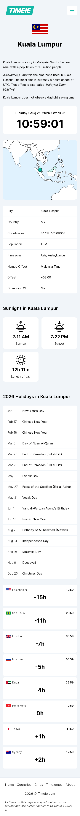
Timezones (54, 784)
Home (9, 784)
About (70, 784)
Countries (24, 784)
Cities (39, 784)
